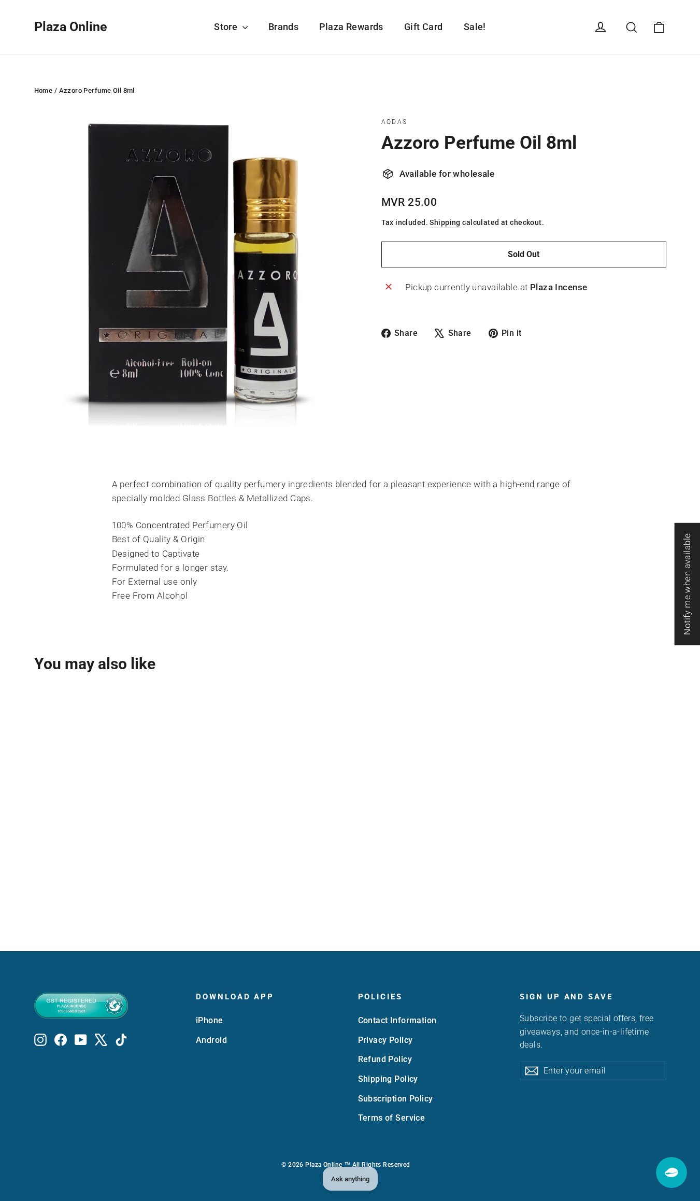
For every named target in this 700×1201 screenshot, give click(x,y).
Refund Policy (385, 1059)
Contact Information (397, 1020)
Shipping (445, 222)
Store (227, 26)
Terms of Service (391, 1118)
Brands (283, 26)
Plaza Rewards (351, 26)
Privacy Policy (385, 1040)
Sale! (475, 26)
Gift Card (423, 26)
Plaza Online (70, 26)
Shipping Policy (388, 1079)
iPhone (209, 1020)
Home (43, 90)
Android (211, 1040)
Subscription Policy (395, 1099)
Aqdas (394, 121)
